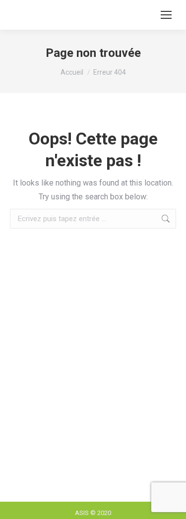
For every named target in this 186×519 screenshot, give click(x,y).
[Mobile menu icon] (166, 15)
